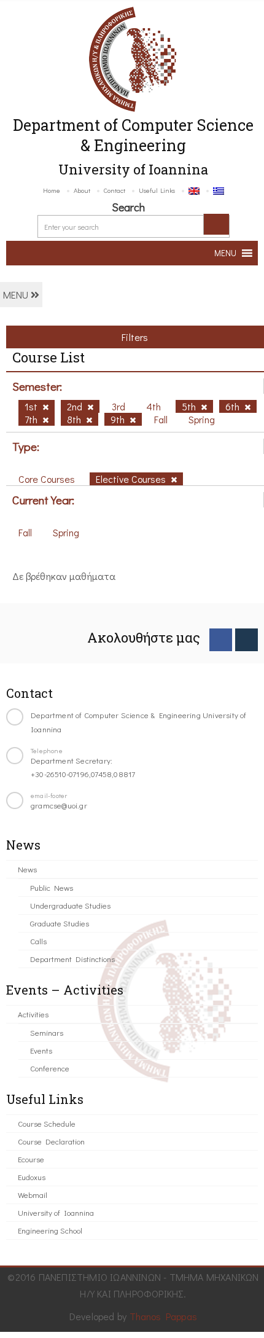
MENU (17, 294)
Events (41, 1050)
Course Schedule (47, 1123)
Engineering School (50, 1230)
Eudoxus (31, 1177)
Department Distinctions (72, 958)
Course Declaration (51, 1141)
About (82, 190)
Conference (49, 1068)
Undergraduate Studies (70, 905)
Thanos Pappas (164, 1316)
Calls (38, 941)
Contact (114, 190)
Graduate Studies (59, 923)
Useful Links (157, 190)
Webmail (32, 1194)
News (27, 869)
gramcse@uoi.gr (59, 805)
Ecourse (31, 1159)
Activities (33, 1014)
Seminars (46, 1032)
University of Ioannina (56, 1212)
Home (51, 190)
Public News (51, 887)
